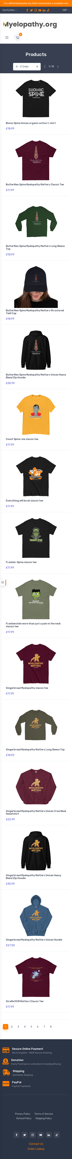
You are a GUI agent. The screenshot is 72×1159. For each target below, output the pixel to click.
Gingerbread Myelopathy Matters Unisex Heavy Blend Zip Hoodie (33, 877)
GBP (65, 10)
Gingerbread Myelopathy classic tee (27, 688)
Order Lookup (36, 1148)
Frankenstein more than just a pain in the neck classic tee (33, 625)
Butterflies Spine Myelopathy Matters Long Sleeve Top (35, 247)
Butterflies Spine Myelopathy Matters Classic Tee (35, 184)
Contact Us (36, 1143)
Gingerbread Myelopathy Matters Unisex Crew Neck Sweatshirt (36, 812)
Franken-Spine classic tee (21, 562)
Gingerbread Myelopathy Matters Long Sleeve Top (35, 749)
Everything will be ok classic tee (24, 500)
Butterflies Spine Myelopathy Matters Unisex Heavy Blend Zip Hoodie (36, 376)
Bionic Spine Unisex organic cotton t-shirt (31, 123)
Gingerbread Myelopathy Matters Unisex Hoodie (34, 939)
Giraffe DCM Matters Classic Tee (24, 1001)
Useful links (9, 10)
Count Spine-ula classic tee (22, 439)
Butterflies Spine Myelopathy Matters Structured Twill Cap (35, 312)
